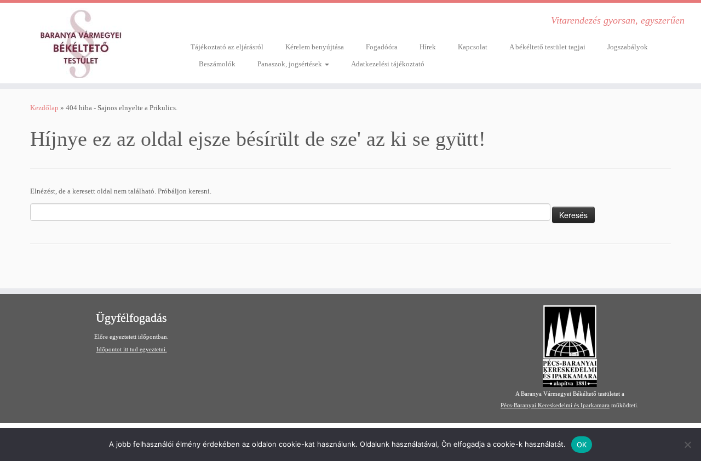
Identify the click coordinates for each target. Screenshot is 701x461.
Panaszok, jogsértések (290, 64)
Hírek (428, 47)
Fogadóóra (382, 47)
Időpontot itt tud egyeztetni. (131, 349)
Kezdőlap (44, 108)
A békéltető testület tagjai (547, 47)
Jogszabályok (627, 47)
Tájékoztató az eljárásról (227, 47)
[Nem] (687, 444)
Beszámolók (217, 64)
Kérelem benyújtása (314, 47)
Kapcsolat (472, 47)
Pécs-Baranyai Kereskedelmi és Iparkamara (555, 405)
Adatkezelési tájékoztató (387, 64)
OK (582, 444)
